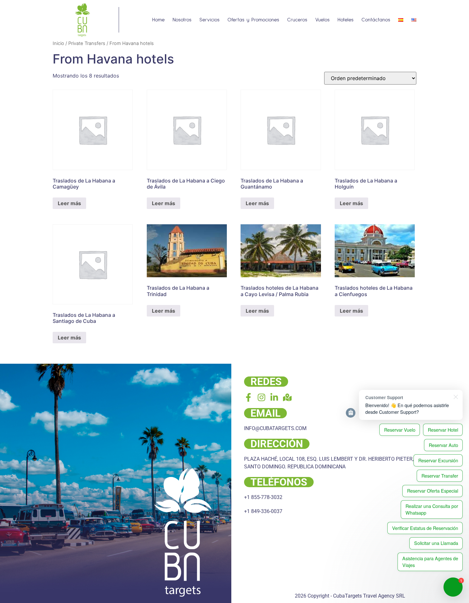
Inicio (58, 43)
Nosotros (182, 19)
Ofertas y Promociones (253, 19)
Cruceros (297, 19)
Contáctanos (375, 19)
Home (158, 19)
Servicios (209, 19)
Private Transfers (86, 43)
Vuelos (322, 19)
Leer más (69, 203)
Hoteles (346, 19)
